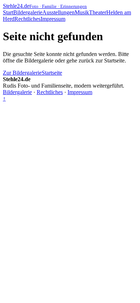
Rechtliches (27, 19)
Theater (97, 12)
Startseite (52, 73)
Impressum (53, 19)
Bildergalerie (27, 12)
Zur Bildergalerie (22, 73)
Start (8, 12)
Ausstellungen (58, 12)
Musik (82, 12)
